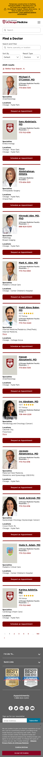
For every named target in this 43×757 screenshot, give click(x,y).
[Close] (40, 725)
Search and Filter (10, 44)
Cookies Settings (21, 747)
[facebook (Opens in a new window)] (11, 708)
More (5, 334)
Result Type (28, 54)
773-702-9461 (25, 605)
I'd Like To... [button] (9, 654)
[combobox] (24, 57)
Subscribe (33, 721)
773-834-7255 (25, 88)
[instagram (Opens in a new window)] (27, 708)
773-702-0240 (25, 323)
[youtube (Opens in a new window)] (32, 708)
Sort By (6, 54)
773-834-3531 (24, 182)
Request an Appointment (21, 111)
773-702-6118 (24, 462)
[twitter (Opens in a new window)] (16, 708)
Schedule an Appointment (21, 158)
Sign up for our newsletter (14, 716)
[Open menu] (38, 22)
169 (38, 634)
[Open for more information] (28, 85)
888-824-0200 (25, 227)
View (21, 12)
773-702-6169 (25, 271)
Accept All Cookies (21, 753)
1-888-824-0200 (21, 696)
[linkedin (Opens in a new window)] (21, 708)
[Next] (5, 638)
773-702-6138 (25, 133)
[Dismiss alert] (39, 9)
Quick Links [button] (9, 662)
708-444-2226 (25, 414)
